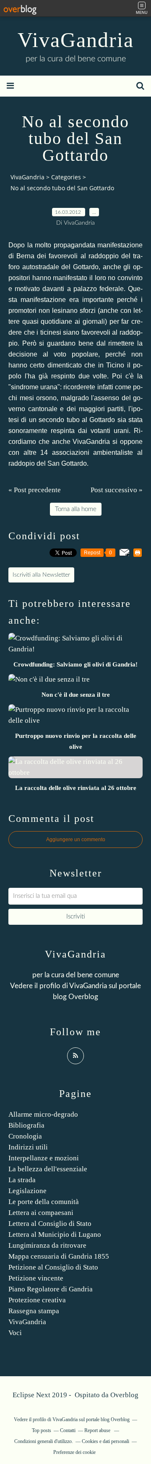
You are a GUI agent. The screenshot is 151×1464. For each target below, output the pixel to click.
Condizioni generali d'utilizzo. (43, 1441)
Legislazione (27, 1191)
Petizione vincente (35, 1278)
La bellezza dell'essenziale (47, 1169)
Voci (15, 1333)
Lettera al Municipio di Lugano (54, 1234)
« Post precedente (34, 490)
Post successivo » (117, 490)
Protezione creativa (37, 1300)
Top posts (41, 1430)
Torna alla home (75, 509)
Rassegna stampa (33, 1311)
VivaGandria (76, 40)
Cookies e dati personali (105, 1441)
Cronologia (25, 1136)
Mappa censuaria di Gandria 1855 (58, 1256)
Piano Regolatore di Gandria (50, 1289)
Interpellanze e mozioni (43, 1158)
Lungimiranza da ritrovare (47, 1245)
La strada (22, 1180)
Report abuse (98, 1430)
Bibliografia (26, 1125)
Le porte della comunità (43, 1202)
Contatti (68, 1430)
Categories (66, 177)
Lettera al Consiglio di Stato (49, 1224)
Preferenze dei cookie (74, 1452)
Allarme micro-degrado (43, 1114)
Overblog (124, 1395)
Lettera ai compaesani (40, 1213)
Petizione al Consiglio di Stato (53, 1267)
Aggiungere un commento (75, 839)
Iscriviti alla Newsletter (41, 575)
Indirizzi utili (28, 1147)
